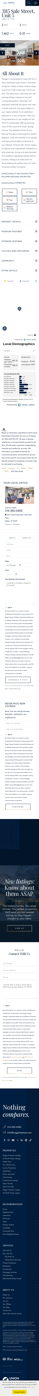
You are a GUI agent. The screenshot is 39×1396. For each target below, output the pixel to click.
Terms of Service (14, 688)
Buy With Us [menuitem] (9, 1257)
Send (19, 1071)
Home (4, 468)
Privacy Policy (30, 1077)
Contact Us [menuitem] (7, 1310)
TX (18, 468)
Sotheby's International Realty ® (10, 1330)
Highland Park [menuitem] (8, 1212)
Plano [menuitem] (5, 1222)
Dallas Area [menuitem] (7, 1162)
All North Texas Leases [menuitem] (11, 1193)
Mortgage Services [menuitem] (10, 1272)
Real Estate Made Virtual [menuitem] (12, 1278)
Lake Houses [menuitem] (7, 1177)
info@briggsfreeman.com (19, 1132)
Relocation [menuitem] (7, 1266)
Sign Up (19, 928)
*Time (7, 570)
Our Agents (16, 524)
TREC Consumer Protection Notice (12, 1347)
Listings (11, 468)
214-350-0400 (14, 511)
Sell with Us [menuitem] (7, 1250)
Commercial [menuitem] (7, 1269)
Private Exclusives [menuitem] (9, 1263)
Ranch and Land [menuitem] (9, 1174)
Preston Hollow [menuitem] (8, 1225)
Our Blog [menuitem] (6, 1307)
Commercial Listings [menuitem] (10, 1180)
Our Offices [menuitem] (7, 1304)
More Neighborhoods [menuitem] (11, 1234)
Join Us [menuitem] (5, 1301)
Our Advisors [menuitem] (7, 1298)
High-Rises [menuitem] (7, 1171)
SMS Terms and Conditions (12, 1372)
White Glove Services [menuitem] (13, 1260)
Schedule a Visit (26, 538)
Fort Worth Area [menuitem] (9, 1165)
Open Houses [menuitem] (8, 1183)
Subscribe (18, 807)
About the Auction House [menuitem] (12, 1313)
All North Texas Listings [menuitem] (11, 1158)
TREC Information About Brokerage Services (15, 1350)
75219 (6, 471)
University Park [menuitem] (8, 1231)
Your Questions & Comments (15, 579)
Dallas (23, 468)
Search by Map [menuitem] (8, 1187)
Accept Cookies (19, 1392)
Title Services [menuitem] (8, 1275)
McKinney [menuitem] (6, 1218)
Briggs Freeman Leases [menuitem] (11, 1190)
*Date (7, 561)
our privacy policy (23, 664)
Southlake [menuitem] (6, 1228)
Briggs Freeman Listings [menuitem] (12, 1155)
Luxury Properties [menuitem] (9, 1168)
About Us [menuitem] (6, 1295)
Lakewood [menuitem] (6, 1215)
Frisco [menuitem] (5, 1209)
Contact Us (8, 524)
